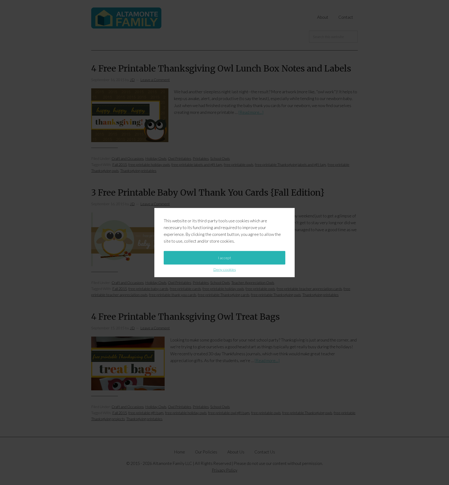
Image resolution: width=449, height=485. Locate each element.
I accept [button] (224, 257)
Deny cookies (224, 269)
